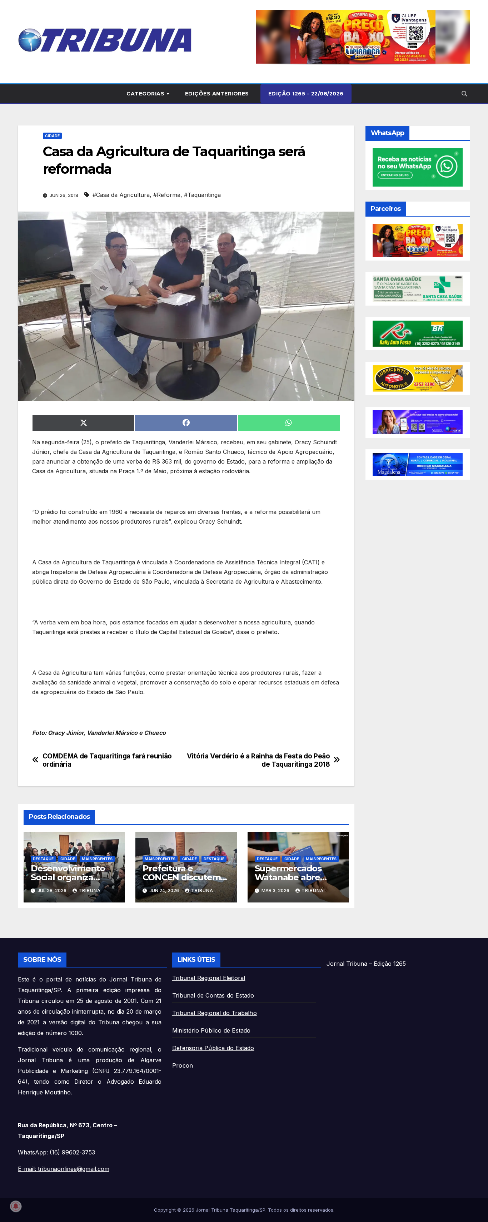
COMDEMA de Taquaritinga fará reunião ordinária (107, 760)
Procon (182, 1065)
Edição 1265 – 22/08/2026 (306, 93)
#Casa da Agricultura (121, 194)
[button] (363, 37)
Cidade (52, 136)
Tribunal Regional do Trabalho (214, 1012)
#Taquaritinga (202, 194)
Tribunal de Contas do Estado (213, 995)
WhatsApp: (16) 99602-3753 (56, 1152)
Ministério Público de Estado (211, 1030)
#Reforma (166, 194)
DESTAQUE (43, 859)
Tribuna (90, 890)
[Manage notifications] (15, 1206)
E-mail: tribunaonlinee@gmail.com (63, 1168)
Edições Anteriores (217, 93)
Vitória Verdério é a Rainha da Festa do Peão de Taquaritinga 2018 (258, 760)
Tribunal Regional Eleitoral (208, 977)
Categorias (146, 93)
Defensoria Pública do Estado (213, 1048)
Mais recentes (97, 859)
